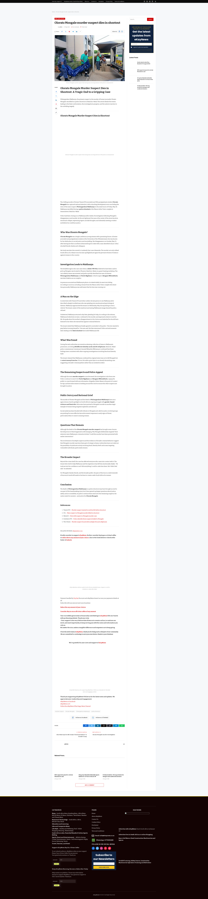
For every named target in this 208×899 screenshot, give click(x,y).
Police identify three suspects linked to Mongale (88, 519)
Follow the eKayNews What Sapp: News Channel (75, 706)
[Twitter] (56, 96)
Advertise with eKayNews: (127, 829)
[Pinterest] (56, 104)
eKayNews (82, 535)
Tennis (66, 841)
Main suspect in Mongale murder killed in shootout (83, 513)
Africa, (79, 819)
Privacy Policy (109, 1)
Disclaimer (101, 1)
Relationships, (69, 830)
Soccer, (54, 841)
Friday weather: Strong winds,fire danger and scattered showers (113, 775)
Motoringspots (78, 839)
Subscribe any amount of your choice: (73, 607)
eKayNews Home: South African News (73, 1)
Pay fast (76, 598)
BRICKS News (56, 815)
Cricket (54, 839)
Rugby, (86, 839)
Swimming (59, 841)
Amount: (55, 860)
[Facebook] (56, 91)
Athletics (78, 837)
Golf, (72, 839)
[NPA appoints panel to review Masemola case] (66, 766)
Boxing (83, 837)
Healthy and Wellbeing (66, 828)
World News (77, 815)
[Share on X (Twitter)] (65, 31)
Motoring (61, 830)
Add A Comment (89, 785)
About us (87, 1)
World (62, 821)
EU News (63, 815)
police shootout (96, 711)
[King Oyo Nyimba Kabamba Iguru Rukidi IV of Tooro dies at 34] (90, 766)
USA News (70, 815)
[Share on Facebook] (62, 31)
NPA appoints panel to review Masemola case (64, 775)
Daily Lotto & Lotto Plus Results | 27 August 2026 (143, 63)
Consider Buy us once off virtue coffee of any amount (78, 611)
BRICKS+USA (56, 821)
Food (75, 828)
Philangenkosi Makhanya (83, 711)
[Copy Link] (56, 112)
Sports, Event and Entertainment (63, 837)
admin (60, 27)
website (69, 540)
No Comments (76, 27)
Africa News (82, 813)
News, (76, 813)
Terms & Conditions (119, 1)
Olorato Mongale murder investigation (104, 734)
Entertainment (61, 839)
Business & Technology (60, 819)
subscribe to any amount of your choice (75, 537)
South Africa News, (62, 813)
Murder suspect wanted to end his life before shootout (89, 510)
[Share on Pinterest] (69, 31)
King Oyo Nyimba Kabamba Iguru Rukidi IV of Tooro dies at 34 (89, 775)
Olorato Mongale (70, 711)
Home (53, 12)
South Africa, (73, 819)
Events (69, 839)
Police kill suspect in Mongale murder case (83, 516)
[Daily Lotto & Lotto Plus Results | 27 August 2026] (132, 64)
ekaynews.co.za (77, 531)
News (54, 813)
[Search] (155, 1)
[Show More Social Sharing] (80, 31)
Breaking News (60, 18)
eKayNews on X (65, 704)
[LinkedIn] (56, 100)
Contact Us (94, 1)
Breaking (71, 813)
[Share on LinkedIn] (76, 31)
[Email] (56, 108)
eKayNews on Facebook (67, 701)
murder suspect (59, 711)
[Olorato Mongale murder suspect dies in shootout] (90, 58)
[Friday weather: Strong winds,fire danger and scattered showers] (114, 766)
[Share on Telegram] (73, 31)
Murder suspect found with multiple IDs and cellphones (89, 522)
